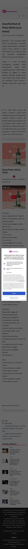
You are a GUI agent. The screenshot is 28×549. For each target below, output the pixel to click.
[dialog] (14, 274)
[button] (14, 272)
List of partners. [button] (21, 281)
